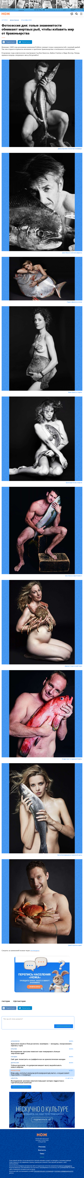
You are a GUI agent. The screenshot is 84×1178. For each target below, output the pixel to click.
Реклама (42, 1147)
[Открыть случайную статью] (72, 14)
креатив (14, 1049)
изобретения (15, 1070)
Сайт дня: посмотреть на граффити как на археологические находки (38, 1059)
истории (5, 20)
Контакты (42, 1150)
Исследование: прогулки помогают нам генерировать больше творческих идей (35, 1052)
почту (33, 1169)
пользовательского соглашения (43, 1171)
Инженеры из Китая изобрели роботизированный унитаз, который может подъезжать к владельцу (40, 1074)
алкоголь (14, 1078)
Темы (42, 1154)
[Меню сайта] (81, 14)
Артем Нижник (14, 20)
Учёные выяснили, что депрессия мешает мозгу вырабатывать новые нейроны (36, 1066)
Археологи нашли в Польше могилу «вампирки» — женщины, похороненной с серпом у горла (41, 1045)
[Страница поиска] (76, 14)
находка (14, 1056)
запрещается (68, 1166)
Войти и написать (64, 1026)
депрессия (15, 1062)
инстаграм (35, 950)
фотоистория (20, 1001)
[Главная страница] (6, 14)
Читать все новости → (21, 1087)
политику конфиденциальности (63, 1171)
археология (15, 1041)
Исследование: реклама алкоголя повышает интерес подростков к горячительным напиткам (37, 1082)
